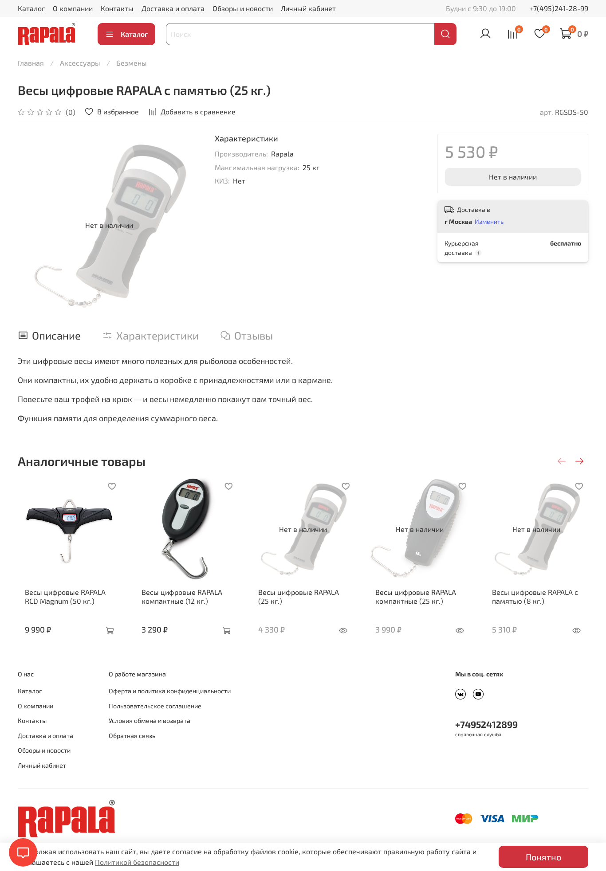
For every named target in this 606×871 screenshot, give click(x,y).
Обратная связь (132, 735)
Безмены (131, 63)
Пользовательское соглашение (155, 706)
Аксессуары (80, 63)
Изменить (489, 221)
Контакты (117, 8)
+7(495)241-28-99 (558, 8)
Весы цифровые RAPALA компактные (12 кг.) (182, 596)
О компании (73, 8)
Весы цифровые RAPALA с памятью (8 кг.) (535, 596)
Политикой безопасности (137, 862)
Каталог (31, 8)
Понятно (543, 856)
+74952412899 (486, 724)
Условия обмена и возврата (149, 720)
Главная (31, 63)
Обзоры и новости (242, 8)
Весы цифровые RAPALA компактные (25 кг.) (415, 596)
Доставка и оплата (173, 8)
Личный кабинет (308, 8)
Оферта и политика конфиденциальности (170, 691)
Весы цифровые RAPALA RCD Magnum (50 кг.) (65, 596)
